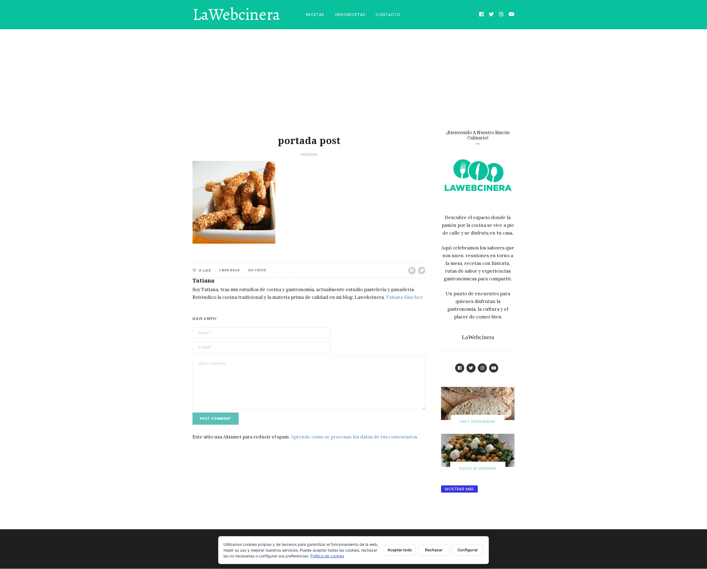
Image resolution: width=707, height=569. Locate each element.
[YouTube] (512, 15)
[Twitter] (491, 15)
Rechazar (434, 549)
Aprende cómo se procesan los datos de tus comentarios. (354, 437)
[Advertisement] (353, 70)
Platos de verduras (478, 468)
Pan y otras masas (477, 421)
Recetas (315, 14)
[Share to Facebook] (412, 270)
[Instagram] (501, 15)
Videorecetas (350, 14)
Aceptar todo (399, 549)
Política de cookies (327, 556)
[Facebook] (481, 15)
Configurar (467, 549)
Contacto (388, 14)
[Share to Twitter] (421, 270)
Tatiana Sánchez (404, 297)
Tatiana (203, 280)
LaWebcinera (236, 14)
